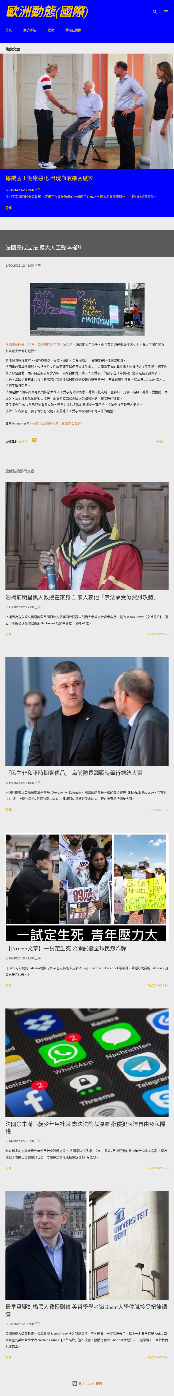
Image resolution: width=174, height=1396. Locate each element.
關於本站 (29, 30)
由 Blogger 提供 (89, 1383)
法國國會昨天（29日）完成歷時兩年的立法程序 (38, 344)
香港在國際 (73, 30)
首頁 (8, 30)
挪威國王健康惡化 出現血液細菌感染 (49, 178)
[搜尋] (155, 8)
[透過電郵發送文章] (34, 441)
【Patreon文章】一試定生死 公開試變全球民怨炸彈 (65, 948)
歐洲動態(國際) (46, 12)
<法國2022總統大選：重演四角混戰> (56, 423)
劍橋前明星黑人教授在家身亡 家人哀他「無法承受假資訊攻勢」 (82, 597)
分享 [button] (8, 208)
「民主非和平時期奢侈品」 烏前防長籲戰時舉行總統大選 (74, 772)
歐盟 (51, 30)
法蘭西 (23, 441)
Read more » (158, 634)
